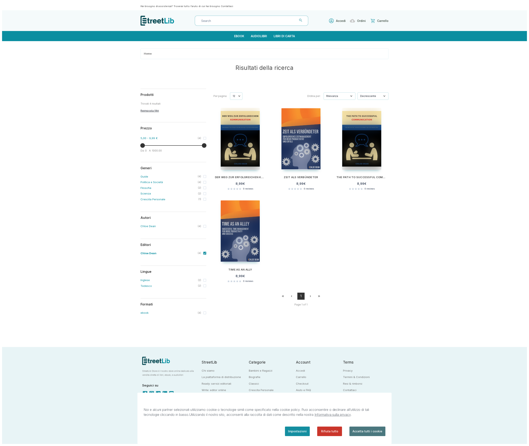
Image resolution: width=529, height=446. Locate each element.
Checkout (302, 383)
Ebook (239, 36)
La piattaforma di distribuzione (221, 377)
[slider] (142, 145)
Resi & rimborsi (352, 383)
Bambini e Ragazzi (260, 370)
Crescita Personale (261, 390)
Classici (254, 383)
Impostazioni (297, 431)
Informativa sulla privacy (333, 415)
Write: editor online (214, 390)
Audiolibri (259, 36)
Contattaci (227, 6)
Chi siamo (208, 370)
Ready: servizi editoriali (216, 383)
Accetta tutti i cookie (367, 431)
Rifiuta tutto (329, 431)
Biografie (254, 377)
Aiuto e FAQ (303, 390)
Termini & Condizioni (356, 377)
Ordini (361, 21)
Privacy (348, 370)
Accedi (341, 21)
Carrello (301, 377)
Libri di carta (284, 36)
